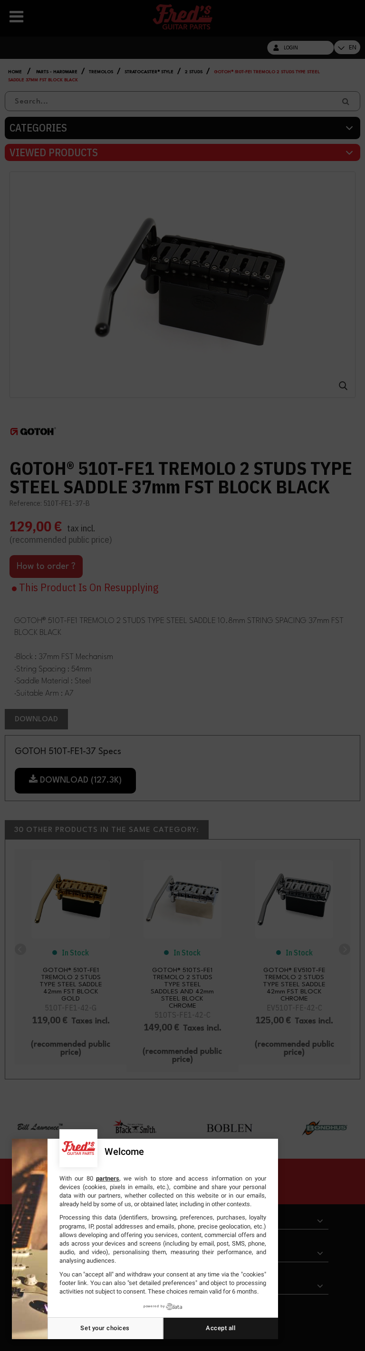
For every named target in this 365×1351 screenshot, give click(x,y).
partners (107, 1178)
